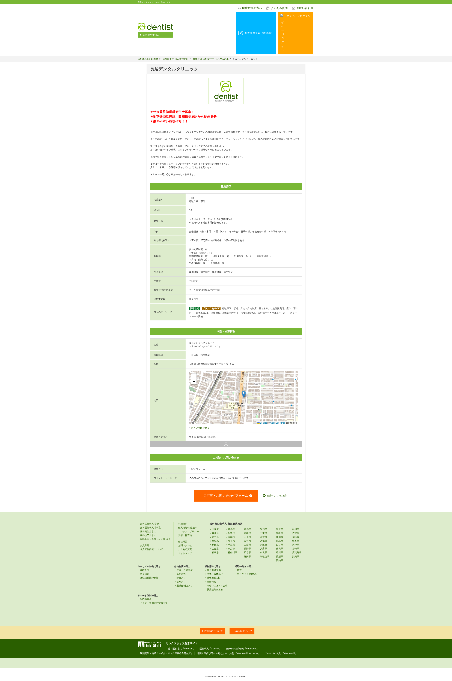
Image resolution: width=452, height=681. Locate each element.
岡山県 (279, 537)
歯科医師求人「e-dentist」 (181, 648)
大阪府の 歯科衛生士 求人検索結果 (211, 59)
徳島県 (279, 548)
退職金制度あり (185, 585)
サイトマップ (185, 553)
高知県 (279, 560)
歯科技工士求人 (148, 535)
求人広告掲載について (151, 549)
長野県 (247, 548)
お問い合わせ (304, 8)
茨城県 (231, 537)
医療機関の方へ (252, 8)
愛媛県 (279, 556)
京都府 (263, 541)
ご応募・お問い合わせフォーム (225, 495)
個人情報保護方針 (187, 527)
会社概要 (182, 541)
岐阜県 (247, 552)
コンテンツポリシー (188, 531)
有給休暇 (211, 581)
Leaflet (263, 422)
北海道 (215, 529)
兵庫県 (263, 548)
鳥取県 (279, 529)
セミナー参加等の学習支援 (154, 603)
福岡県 (295, 529)
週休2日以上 (213, 577)
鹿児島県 (296, 552)
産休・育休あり (215, 573)
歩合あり (181, 577)
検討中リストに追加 (276, 495)
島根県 (279, 533)
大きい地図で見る (200, 427)
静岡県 (247, 556)
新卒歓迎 (144, 573)
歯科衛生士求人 (151, 35)
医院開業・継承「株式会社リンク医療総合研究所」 (166, 653)
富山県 (247, 533)
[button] (244, 394)
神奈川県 (232, 552)
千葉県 (231, 544)
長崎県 (295, 537)
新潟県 (247, 529)
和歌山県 (264, 556)
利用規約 (182, 523)
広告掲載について (213, 631)
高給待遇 (181, 573)
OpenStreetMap (278, 422)
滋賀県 (263, 537)
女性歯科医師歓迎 (149, 577)
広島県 (279, 541)
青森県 (215, 533)
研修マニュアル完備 (217, 585)
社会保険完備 (214, 570)
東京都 (231, 548)
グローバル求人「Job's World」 (281, 653)
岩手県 (215, 537)
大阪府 (263, 544)
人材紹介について (243, 631)
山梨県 (247, 544)
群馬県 (231, 529)
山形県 (215, 548)
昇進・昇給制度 (185, 570)
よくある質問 (279, 8)
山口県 (279, 544)
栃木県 (231, 533)
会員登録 (144, 545)
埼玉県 (231, 541)
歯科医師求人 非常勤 (150, 527)
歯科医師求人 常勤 (149, 523)
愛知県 (263, 529)
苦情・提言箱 (185, 535)
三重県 (263, 533)
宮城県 (215, 541)
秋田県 (215, 544)
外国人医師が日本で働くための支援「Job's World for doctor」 (229, 653)
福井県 (247, 541)
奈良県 (263, 552)
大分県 (295, 544)
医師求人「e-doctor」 (211, 648)
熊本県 (295, 541)
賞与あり (181, 581)
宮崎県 (295, 548)
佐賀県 (295, 533)
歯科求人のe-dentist (148, 59)
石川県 (247, 537)
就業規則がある (215, 589)
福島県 (215, 552)
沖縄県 (295, 556)
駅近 (239, 570)
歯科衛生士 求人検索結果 (175, 59)
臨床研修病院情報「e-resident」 (242, 648)
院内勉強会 (145, 599)
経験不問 (144, 570)
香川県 (279, 552)
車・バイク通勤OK (247, 573)
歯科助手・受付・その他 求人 (155, 539)
